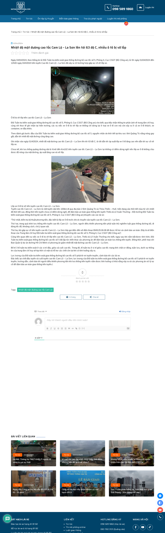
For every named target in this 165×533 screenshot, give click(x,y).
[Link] (76, 329)
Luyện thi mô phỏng (117, 18)
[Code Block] (73, 329)
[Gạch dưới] (54, 329)
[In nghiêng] (51, 329)
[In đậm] (47, 329)
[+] (83, 329)
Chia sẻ (95, 297)
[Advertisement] (84, 393)
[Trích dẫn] (69, 329)
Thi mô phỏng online (75, 527)
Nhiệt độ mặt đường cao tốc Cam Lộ (35, 289)
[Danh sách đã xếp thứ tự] (62, 329)
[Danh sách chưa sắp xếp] (65, 329)
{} (80, 329)
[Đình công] (58, 329)
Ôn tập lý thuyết (46, 18)
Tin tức (29, 18)
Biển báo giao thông (69, 18)
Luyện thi (149, 7)
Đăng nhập (125, 312)
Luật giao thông (73, 530)
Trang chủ (16, 18)
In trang (72, 297)
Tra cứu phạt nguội (93, 18)
